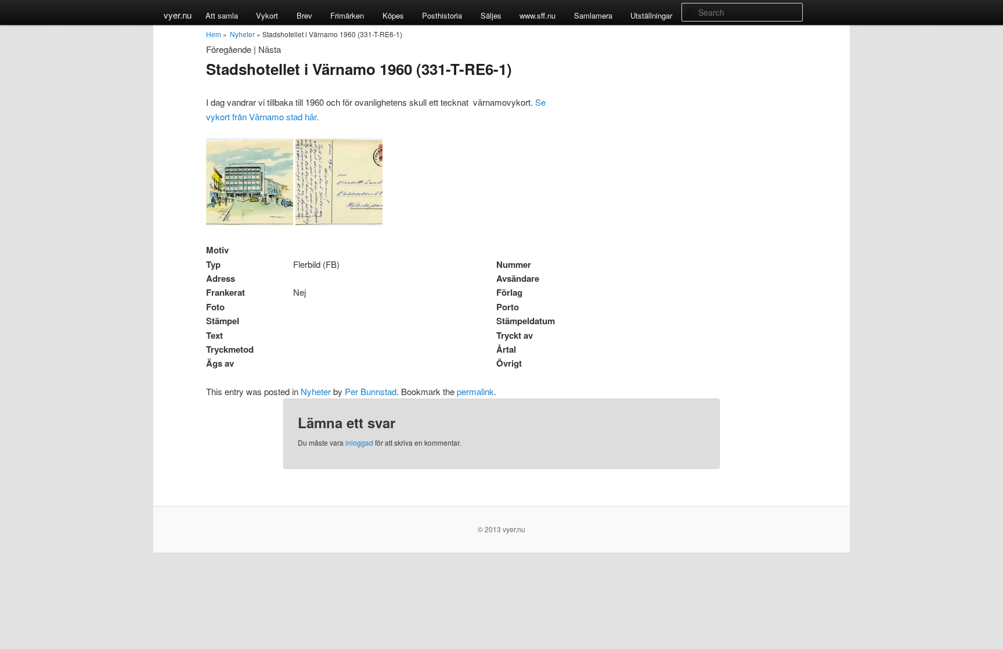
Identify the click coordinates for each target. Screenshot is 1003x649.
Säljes (491, 15)
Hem (213, 34)
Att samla (221, 15)
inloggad (359, 442)
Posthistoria (442, 15)
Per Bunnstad (370, 391)
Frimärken (347, 15)
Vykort (267, 15)
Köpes (393, 15)
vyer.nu (178, 15)
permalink (475, 391)
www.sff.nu (537, 15)
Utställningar (651, 15)
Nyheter (242, 34)
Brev (304, 15)
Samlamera (593, 15)
